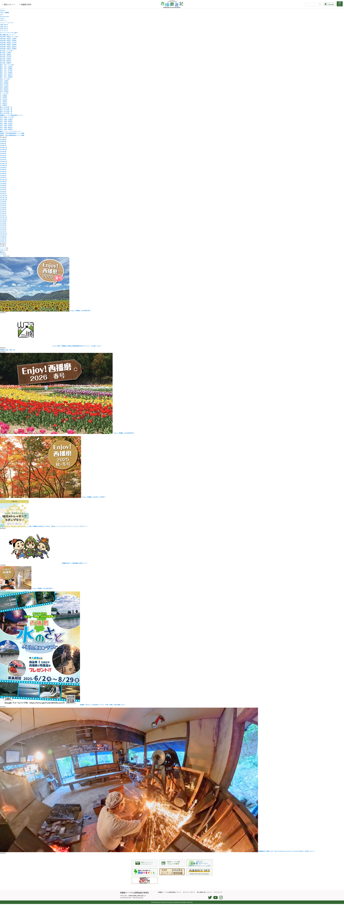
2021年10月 (3, 220)
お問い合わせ (4, 24)
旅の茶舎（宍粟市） (6, 59)
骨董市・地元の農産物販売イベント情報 (12, 133)
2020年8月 (3, 238)
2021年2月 (3, 232)
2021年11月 (3, 218)
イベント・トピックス (6, 23)
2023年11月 (3, 180)
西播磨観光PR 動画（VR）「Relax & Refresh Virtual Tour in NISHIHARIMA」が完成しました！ (286, 851)
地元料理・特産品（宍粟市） (8, 45)
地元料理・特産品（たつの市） (9, 37)
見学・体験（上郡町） (6, 119)
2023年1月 (3, 194)
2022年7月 (3, 206)
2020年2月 (3, 242)
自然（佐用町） (4, 83)
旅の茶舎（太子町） (6, 57)
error (1, 14)
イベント (2, 248)
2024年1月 (3, 177)
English (2, 10)
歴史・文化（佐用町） (6, 69)
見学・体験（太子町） (6, 123)
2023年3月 (3, 190)
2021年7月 (3, 226)
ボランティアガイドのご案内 (8, 33)
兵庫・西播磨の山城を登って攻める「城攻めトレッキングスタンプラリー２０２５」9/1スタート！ (58, 526)
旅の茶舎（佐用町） (6, 55)
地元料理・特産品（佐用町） (8, 41)
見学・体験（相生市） (6, 127)
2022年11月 (3, 198)
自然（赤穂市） (4, 91)
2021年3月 (3, 230)
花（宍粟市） (4, 101)
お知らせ (2, 250)
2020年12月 (3, 234)
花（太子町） (4, 99)
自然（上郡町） (4, 81)
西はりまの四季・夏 (6, 109)
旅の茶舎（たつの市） (6, 51)
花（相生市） (4, 103)
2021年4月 (3, 228)
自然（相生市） (4, 89)
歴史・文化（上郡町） (6, 67)
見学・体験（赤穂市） (6, 129)
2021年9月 (3, 222)
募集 (1, 252)
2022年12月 (3, 196)
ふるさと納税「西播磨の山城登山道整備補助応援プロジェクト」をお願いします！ (77, 346)
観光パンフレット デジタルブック (10, 131)
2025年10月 (3, 149)
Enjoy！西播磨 (4, 12)
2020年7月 (3, 240)
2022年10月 (3, 200)
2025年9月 (3, 151)
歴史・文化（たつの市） (7, 65)
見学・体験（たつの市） (7, 117)
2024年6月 (3, 169)
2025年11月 (3, 147)
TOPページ (3, 20)
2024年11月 (3, 163)
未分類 (2, 246)
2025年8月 (3, 153)
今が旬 (2, 254)
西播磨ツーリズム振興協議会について (11, 115)
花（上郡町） (4, 95)
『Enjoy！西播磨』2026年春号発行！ (124, 433)
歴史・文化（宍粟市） (6, 73)
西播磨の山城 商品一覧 (7, 350)
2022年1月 (3, 216)
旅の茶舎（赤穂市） (6, 63)
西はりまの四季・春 (6, 111)
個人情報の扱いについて (7, 35)
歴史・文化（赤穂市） (6, 77)
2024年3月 (3, 173)
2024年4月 (3, 171)
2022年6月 (3, 208)
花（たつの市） (4, 93)
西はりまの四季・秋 (6, 113)
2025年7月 (3, 155)
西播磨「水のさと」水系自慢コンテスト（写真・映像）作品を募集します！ (103, 704)
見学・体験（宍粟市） (6, 125)
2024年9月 (3, 167)
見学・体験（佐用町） (6, 121)
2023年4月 (3, 188)
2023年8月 (3, 184)
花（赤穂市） (4, 105)
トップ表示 (3, 256)
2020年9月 (3, 236)
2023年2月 (3, 192)
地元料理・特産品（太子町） (8, 43)
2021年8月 (3, 224)
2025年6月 (3, 157)
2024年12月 (3, 161)
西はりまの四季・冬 (6, 107)
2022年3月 (3, 212)
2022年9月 (3, 202)
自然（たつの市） (5, 79)
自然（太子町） (4, 85)
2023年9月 (3, 181)
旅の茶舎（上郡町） (6, 53)
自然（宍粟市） (4, 87)
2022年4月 (3, 210)
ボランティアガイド (189, 892)
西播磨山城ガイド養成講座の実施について (74, 563)
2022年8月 (3, 204)
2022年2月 (3, 214)
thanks (2, 18)
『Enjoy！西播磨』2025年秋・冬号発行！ (93, 497)
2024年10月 (3, 165)
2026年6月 (3, 139)
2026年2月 (3, 145)
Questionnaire (4, 16)
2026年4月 (3, 141)
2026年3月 (3, 143)
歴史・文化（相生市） (6, 75)
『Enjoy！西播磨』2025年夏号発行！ (42, 588)
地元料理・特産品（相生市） (8, 47)
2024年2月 (3, 175)
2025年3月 (3, 159)
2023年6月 (3, 185)
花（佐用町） (4, 97)
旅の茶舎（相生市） (6, 61)
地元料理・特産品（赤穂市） (8, 49)
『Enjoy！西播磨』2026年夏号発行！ (80, 310)
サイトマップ (4, 31)
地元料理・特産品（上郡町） (8, 39)
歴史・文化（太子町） (6, 71)
